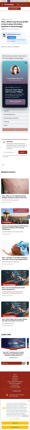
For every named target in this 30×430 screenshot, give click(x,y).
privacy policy (5, 156)
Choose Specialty (13, 8)
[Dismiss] (26, 63)
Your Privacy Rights (15, 387)
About (15, 374)
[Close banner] (28, 2)
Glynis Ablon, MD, (7, 293)
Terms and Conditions (15, 383)
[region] (15, 414)
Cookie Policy (25, 416)
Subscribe (22, 152)
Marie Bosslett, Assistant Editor (11, 200)
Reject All (15, 423)
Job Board (15, 380)
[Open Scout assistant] (22, 4)
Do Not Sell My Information (15, 381)
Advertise (15, 376)
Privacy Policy (15, 385)
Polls (3, 164)
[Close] (28, 401)
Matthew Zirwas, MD (17, 293)
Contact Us (15, 378)
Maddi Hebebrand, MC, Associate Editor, (13, 291)
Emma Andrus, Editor (9, 323)
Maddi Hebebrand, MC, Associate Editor (13, 231)
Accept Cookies (15, 427)
